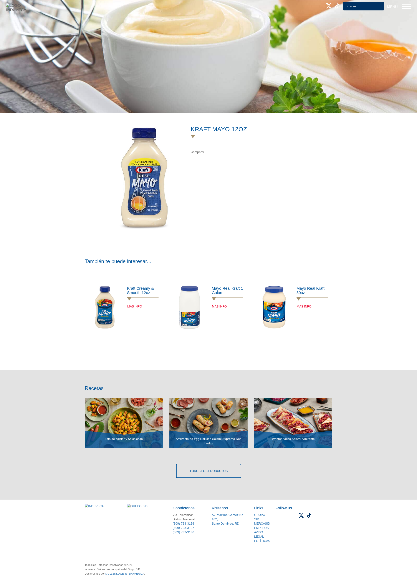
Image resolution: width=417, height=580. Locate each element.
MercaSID (262, 523)
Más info (134, 306)
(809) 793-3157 (183, 528)
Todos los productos (209, 471)
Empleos (261, 528)
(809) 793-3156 (183, 523)
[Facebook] (209, 152)
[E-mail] (227, 152)
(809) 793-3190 (183, 532)
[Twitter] (218, 152)
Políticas (262, 541)
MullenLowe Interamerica (124, 573)
